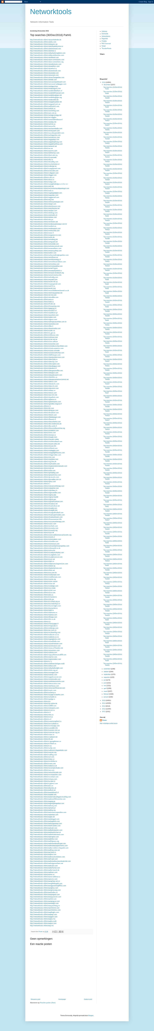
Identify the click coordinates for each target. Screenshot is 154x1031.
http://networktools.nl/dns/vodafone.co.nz (44, 637)
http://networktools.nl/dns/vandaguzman (44, 86)
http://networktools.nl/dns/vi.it (40, 406)
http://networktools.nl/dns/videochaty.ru (43, 359)
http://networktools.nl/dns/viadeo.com (43, 317)
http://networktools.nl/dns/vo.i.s (41, 661)
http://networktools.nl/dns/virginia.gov (43, 499)
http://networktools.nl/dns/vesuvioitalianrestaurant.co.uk (49, 290)
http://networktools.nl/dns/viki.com (42, 408)
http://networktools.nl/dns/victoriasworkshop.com (47, 353)
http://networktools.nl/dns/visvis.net (42, 559)
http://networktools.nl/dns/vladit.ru (42, 610)
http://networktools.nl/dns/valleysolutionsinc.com (47, 55)
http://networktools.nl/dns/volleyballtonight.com (46, 668)
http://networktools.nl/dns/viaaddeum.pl (43, 313)
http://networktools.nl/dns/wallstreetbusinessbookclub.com (50, 861)
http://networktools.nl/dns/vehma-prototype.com (46, 202)
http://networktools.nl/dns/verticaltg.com (44, 277)
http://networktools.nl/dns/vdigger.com (43, 175)
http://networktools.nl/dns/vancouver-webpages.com (48, 84)
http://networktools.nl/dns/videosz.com (43, 381)
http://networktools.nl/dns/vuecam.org (43, 752)
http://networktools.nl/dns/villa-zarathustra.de (45, 424)
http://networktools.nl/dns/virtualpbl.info (43, 510)
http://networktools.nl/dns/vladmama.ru (43, 612)
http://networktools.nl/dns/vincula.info (43, 446)
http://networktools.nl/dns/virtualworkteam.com (46, 517)
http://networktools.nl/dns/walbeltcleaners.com (46, 830)
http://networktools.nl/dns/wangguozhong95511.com (48, 885)
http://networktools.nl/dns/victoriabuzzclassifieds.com (48, 346)
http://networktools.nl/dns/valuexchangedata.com (47, 77)
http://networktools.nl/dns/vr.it (40, 712)
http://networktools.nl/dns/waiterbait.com (44, 815)
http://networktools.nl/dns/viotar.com (42, 470)
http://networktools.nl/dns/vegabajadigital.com (46, 193)
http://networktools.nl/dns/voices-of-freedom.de (46, 648)
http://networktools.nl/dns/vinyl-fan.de (43, 461)
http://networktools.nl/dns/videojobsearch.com (46, 375)
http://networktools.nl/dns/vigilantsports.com (45, 402)
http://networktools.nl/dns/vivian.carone (43, 581)
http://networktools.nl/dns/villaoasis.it (43, 419)
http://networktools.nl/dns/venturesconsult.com (46, 246)
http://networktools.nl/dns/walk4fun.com (44, 839)
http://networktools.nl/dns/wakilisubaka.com (45, 826)
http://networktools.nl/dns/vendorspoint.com (45, 228)
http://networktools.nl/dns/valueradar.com (44, 73)
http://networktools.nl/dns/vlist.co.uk (42, 619)
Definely (104, 31)
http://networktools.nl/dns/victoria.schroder (45, 350)
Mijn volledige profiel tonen (109, 723)
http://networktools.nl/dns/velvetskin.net (44, 222)
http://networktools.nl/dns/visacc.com (43, 524)
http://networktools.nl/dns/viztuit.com (43, 590)
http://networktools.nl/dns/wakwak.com (43, 828)
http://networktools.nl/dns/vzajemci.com (44, 783)
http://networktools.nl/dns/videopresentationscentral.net (49, 379)
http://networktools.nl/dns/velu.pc (41, 219)
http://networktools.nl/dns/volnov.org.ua (43, 670)
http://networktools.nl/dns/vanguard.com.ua (45, 104)
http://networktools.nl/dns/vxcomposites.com (45, 775)
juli (105, 680)
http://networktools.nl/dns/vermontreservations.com (48, 262)
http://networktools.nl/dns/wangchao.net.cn (45, 881)
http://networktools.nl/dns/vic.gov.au (42, 333)
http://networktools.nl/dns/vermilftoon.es (44, 257)
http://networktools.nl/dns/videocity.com (44, 362)
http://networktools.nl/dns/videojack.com (44, 373)
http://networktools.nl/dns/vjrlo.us (41, 595)
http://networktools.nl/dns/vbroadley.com (44, 162)
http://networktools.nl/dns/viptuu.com (43, 481)
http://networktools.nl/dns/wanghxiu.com (44, 888)
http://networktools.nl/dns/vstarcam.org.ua (44, 732)
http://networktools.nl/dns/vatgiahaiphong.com (46, 142)
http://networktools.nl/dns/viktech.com (43, 415)
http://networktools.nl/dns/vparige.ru (42, 699)
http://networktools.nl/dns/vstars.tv (42, 735)
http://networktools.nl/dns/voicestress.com (45, 650)
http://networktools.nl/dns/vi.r (40, 484)
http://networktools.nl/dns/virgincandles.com (45, 492)
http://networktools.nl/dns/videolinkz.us (43, 377)
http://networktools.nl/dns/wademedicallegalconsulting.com (50, 797)
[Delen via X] (58, 931)
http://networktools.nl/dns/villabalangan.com (45, 417)
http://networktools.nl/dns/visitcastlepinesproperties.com (49, 546)
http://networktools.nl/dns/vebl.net (42, 186)
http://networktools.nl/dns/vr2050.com (43, 706)
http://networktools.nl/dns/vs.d (40, 719)
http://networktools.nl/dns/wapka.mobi (43, 921)
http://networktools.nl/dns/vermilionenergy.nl (45, 259)
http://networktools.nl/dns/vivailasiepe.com (45, 575)
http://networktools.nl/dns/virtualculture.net (45, 506)
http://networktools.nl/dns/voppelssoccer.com (46, 677)
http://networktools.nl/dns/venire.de (42, 237)
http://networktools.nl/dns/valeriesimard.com (45, 48)
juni (105, 683)
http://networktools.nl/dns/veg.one (42, 199)
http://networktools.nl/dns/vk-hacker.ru (43, 597)
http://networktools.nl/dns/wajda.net (42, 817)
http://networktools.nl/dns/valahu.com (43, 42)
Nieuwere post (35, 999)
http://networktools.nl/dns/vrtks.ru (41, 715)
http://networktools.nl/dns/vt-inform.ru (43, 743)
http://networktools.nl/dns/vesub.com (43, 288)
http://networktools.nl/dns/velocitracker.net (45, 208)
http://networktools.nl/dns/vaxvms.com (43, 151)
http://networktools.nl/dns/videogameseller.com (46, 370)
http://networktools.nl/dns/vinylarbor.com (44, 459)
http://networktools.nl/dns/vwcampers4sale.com (46, 768)
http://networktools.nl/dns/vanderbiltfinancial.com (47, 93)
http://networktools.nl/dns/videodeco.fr (43, 368)
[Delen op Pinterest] (62, 931)
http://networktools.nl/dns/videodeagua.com (45, 366)
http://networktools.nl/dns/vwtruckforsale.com (46, 772)
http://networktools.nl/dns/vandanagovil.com (45, 88)
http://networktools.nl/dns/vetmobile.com (44, 297)
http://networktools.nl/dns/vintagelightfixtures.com (47, 453)
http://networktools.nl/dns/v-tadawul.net (43, 737)
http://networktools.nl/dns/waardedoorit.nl (44, 792)
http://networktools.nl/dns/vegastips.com (44, 195)
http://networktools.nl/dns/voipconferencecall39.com (48, 655)
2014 (104, 703)
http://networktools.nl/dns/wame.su (42, 874)
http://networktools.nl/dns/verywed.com (43, 279)
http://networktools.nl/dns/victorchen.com (44, 344)
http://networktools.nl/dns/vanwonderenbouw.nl (46, 119)
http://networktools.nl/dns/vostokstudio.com (45, 679)
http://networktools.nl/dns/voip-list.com (43, 657)
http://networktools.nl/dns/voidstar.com (43, 652)
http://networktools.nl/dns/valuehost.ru (43, 68)
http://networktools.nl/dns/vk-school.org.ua (45, 601)
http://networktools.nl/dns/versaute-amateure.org (47, 273)
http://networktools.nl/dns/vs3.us (41, 717)
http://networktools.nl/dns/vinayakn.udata (44, 439)
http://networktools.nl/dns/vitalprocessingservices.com (49, 564)
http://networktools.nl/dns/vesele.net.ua (44, 282)
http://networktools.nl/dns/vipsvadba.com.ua (45, 479)
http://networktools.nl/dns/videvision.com (44, 388)
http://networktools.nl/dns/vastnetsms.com (45, 137)
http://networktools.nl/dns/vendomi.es (43, 226)
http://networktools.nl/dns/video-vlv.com (44, 386)
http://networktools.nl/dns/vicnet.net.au (43, 339)
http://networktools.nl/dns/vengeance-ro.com (45, 235)
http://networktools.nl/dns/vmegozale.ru (44, 626)
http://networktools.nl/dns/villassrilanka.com (45, 421)
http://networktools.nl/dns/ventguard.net (44, 242)
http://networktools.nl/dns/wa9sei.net (43, 790)
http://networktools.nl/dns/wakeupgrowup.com (46, 823)
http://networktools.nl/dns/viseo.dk (42, 532)
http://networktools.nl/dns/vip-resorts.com (44, 477)
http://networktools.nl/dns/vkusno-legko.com (45, 606)
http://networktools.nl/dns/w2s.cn (41, 786)
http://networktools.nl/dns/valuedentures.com (45, 64)
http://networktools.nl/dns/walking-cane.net (45, 850)
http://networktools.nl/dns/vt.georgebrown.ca (45, 741)
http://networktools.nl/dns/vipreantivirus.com (45, 475)
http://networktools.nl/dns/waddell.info (43, 794)
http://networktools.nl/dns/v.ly (40, 621)
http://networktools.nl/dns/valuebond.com (44, 57)
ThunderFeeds (106, 48)
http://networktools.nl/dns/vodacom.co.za (44, 635)
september (107, 674)
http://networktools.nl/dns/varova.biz (42, 126)
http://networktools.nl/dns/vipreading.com (44, 473)
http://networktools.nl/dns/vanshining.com (44, 111)
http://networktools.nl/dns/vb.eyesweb (43, 157)
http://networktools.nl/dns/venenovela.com (45, 230)
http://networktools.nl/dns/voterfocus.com (44, 686)
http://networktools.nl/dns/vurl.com (42, 757)
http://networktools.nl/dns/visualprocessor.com (46, 557)
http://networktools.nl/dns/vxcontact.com (44, 777)
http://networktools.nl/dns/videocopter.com (45, 364)
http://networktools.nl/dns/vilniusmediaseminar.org (47, 428)
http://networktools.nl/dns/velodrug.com (44, 213)
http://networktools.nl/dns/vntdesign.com (44, 628)
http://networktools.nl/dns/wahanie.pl (42, 808)
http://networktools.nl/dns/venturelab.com (44, 244)
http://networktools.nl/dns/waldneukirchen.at (45, 832)
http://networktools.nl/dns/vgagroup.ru (43, 308)
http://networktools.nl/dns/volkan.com (43, 666)
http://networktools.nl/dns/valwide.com (43, 79)
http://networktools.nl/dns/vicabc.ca (42, 330)
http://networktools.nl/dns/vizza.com (42, 592)
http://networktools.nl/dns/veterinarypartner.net (46, 293)
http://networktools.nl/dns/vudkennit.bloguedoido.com (48, 750)
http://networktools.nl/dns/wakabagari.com (44, 819)
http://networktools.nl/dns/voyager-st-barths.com (47, 695)
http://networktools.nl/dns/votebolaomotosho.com (47, 681)
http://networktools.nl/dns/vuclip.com (43, 748)
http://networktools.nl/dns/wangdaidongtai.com (46, 883)
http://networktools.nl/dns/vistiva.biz (42, 550)
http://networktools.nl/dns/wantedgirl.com (44, 903)
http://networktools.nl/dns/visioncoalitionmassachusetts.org (50, 535)
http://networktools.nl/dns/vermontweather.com (46, 266)
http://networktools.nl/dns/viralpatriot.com (44, 488)
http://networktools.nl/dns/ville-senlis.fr (43, 426)
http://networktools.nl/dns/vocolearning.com (45, 632)
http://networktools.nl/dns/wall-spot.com (44, 859)
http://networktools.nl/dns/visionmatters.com (45, 539)
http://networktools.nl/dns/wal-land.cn (43, 852)
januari (106, 697)
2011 (104, 711)
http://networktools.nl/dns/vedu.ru (41, 191)
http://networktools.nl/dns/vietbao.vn (42, 390)
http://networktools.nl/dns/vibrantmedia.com (45, 328)
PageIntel (105, 39)
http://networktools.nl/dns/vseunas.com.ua (45, 730)
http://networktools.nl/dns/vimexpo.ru (43, 435)
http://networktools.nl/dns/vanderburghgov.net (46, 95)
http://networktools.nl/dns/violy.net (42, 468)
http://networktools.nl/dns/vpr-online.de (43, 703)
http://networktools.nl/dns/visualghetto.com (45, 555)
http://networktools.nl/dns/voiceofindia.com (45, 641)
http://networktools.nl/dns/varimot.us (42, 124)
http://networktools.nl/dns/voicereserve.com (45, 646)
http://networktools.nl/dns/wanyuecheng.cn (45, 906)
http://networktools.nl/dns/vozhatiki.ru (43, 697)
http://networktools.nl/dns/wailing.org (42, 810)
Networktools (51, 12)
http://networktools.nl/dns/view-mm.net (43, 395)
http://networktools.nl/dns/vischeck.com (44, 526)
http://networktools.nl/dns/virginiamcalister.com (46, 501)
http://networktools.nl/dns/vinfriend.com (44, 448)
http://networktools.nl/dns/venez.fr (42, 233)
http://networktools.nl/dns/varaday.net (43, 122)
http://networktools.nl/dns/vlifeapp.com (43, 617)
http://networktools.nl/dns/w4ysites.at (43, 788)
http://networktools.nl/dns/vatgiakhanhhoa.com (46, 144)
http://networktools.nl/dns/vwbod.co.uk (43, 766)
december (107, 85)
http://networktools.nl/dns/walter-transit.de (44, 870)
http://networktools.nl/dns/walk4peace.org (44, 841)
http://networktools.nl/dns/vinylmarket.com (45, 464)
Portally (104, 41)
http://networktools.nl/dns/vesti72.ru (42, 286)
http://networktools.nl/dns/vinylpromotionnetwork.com (48, 466)
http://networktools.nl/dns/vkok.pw (42, 599)
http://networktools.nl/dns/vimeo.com (43, 433)
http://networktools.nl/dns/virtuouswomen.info (46, 519)
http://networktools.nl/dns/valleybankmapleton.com (47, 53)
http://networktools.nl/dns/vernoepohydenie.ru (46, 270)
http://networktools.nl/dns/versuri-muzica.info (45, 275)
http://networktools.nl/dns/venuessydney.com (46, 251)
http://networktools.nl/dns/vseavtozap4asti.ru (45, 721)
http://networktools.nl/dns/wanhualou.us (44, 892)
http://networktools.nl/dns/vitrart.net (42, 570)
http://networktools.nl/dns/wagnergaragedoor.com (47, 803)
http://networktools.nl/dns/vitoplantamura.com (46, 568)
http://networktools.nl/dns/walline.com (43, 854)
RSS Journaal (106, 43)
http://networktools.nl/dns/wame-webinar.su (45, 877)
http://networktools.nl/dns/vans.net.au (43, 113)
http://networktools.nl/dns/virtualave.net (44, 504)
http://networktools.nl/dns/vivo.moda (42, 588)
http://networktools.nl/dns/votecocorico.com (45, 683)
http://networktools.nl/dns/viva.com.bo (43, 572)
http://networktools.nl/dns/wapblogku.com (44, 912)
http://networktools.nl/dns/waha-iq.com (43, 806)
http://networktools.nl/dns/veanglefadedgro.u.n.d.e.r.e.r (49, 184)
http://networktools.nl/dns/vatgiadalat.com (44, 139)
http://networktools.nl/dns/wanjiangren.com (45, 894)
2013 (104, 706)
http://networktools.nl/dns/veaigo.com (43, 182)
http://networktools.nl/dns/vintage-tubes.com (45, 455)
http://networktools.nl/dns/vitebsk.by (42, 566)
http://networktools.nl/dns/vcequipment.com (45, 168)
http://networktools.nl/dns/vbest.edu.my (44, 155)
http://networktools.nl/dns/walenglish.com (44, 837)
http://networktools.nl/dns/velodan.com (43, 211)
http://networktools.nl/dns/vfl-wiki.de (42, 304)
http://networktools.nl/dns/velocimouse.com (45, 206)
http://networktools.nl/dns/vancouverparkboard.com (48, 82)
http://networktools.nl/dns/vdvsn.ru (42, 179)
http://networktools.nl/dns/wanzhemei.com (44, 908)
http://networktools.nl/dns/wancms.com (43, 879)
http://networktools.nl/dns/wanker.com (43, 899)
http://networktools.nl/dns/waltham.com (43, 872)
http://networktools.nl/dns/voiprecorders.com (45, 659)
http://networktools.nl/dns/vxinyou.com (43, 779)
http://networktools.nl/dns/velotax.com (43, 217)
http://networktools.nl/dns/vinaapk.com (43, 437)
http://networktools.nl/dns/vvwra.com (43, 763)
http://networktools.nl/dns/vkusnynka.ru (44, 608)
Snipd (104, 46)
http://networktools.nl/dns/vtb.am (41, 739)
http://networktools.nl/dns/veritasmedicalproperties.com (49, 255)
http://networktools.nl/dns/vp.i (40, 701)
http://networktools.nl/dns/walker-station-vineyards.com (49, 848)
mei (105, 685)
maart (106, 691)
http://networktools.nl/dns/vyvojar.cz (42, 781)
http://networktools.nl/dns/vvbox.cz (42, 759)
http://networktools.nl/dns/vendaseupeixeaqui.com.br (48, 224)
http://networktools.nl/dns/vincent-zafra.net (45, 444)
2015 (104, 700)
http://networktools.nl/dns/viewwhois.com (44, 397)
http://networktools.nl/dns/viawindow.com (44, 324)
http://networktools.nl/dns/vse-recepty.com (45, 726)
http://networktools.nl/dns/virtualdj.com (43, 508)
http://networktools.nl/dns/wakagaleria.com (45, 821)
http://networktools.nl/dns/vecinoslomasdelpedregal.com (49, 188)
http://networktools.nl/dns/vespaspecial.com (45, 284)
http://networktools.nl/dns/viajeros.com (43, 319)
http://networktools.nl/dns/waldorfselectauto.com (47, 834)
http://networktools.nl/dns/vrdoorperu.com (44, 708)
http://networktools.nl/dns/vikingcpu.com (44, 410)
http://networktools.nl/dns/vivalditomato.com (45, 577)
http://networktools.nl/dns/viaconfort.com (44, 315)
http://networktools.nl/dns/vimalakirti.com (44, 430)
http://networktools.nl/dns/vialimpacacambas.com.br (48, 322)
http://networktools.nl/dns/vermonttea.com (44, 264)
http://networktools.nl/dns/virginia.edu (43, 495)
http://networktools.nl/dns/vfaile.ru (42, 302)
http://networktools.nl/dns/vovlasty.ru (43, 692)
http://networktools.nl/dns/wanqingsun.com (45, 901)
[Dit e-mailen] (53, 931)
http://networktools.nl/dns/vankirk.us (42, 108)
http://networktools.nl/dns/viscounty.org (43, 530)
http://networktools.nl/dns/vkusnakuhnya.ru (45, 604)
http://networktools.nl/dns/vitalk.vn (42, 561)
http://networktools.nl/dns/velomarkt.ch (43, 215)
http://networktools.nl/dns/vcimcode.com (44, 171)
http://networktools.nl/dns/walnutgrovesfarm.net (46, 863)
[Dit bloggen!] (55, 931)
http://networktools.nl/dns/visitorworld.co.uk (45, 548)
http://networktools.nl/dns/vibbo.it (41, 326)
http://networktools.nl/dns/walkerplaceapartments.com (49, 845)
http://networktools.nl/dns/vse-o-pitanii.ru (44, 723)
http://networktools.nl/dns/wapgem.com (43, 917)
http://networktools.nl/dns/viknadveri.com (44, 413)
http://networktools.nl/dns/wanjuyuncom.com (45, 897)
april (105, 688)
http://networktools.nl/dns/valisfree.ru (43, 51)
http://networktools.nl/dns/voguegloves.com (45, 639)
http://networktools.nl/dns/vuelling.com (43, 755)
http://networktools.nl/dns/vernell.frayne (44, 268)
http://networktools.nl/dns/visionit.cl (42, 537)
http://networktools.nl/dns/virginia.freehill (44, 497)
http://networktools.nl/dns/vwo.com (42, 770)
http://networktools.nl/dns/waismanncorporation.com (48, 812)
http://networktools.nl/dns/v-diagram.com (44, 173)
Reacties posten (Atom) (47, 1003)
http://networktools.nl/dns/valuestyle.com (44, 75)
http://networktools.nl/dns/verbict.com (43, 253)
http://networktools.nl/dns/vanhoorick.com (44, 106)
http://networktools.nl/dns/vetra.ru (41, 299)
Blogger (90, 1015)
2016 (104, 82)
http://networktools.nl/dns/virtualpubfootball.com (46, 513)
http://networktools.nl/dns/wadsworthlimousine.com (48, 799)
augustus (107, 677)
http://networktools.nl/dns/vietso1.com (43, 393)
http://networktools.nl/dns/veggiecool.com (44, 197)
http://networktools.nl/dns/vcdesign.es (43, 166)
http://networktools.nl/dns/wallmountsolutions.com (47, 857)
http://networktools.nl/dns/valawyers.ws (44, 44)
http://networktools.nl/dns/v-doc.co (42, 177)
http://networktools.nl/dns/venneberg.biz (44, 239)
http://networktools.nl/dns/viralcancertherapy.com (47, 486)
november (107, 669)
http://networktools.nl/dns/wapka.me (42, 919)
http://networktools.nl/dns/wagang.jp (42, 801)
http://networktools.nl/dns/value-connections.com (47, 60)
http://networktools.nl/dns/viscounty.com (44, 528)
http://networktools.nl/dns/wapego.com (43, 914)
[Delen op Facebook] (60, 931)
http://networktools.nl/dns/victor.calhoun (44, 341)
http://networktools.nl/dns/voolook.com (43, 675)
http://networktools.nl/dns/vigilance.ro (43, 399)
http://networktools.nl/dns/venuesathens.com (45, 248)
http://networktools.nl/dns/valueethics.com (45, 66)
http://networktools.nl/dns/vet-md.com (43, 295)
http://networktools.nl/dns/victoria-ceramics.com (47, 348)
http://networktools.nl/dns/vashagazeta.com (45, 135)
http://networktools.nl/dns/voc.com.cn (43, 630)
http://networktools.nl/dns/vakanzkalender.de (45, 40)
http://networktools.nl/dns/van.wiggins (43, 117)
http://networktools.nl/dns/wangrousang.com (45, 890)
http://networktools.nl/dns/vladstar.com (43, 615)
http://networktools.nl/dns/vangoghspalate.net (46, 102)
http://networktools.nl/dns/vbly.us (41, 159)
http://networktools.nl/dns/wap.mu (42, 925)
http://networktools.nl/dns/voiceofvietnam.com (46, 643)
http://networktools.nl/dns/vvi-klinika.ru (43, 761)
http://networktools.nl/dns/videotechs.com (44, 384)
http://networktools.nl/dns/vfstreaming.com (45, 306)
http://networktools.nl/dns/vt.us (41, 746)
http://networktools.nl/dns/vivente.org (43, 579)
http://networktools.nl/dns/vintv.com (42, 457)
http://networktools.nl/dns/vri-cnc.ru (42, 710)
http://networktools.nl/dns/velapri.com (43, 204)
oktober (106, 671)
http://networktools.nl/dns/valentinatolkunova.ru (46, 46)
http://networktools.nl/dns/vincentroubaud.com (46, 441)
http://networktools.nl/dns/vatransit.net (43, 146)
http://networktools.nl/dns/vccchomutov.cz (45, 164)
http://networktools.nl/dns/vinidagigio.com (44, 450)
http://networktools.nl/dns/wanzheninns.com (45, 910)
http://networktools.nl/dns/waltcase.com (44, 866)
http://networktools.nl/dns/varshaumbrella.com (46, 128)
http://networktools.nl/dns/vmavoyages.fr (44, 624)
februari (106, 694)
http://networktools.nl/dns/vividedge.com (44, 586)
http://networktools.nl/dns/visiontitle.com (44, 541)
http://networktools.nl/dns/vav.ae (41, 148)
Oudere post (88, 999)
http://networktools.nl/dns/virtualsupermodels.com (47, 515)
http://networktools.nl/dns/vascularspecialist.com (47, 133)
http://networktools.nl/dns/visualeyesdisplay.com (47, 552)
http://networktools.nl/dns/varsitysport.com (45, 131)
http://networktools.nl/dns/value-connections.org (46, 62)
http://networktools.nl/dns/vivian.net (42, 584)
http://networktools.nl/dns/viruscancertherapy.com (47, 521)
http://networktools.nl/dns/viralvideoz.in (43, 490)
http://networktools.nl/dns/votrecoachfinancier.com (47, 688)
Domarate (105, 34)
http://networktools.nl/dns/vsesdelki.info (44, 728)
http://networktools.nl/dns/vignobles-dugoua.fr (46, 404)
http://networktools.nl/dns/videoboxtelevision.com (47, 357)
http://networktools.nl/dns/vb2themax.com (44, 153)
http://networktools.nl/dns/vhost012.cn (43, 310)
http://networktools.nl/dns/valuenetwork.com (45, 71)
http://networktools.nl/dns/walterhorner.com (45, 868)
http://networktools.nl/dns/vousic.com (43, 690)
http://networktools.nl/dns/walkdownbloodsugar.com (48, 843)
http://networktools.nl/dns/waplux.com (43, 923)
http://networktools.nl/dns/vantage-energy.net (45, 115)
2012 (104, 709)
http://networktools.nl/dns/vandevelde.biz (44, 100)
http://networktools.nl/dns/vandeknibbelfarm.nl (46, 91)
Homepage (62, 999)
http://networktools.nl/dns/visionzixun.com (44, 544)
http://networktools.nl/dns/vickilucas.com (44, 335)
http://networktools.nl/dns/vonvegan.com (44, 672)
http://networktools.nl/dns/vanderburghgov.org (46, 97)
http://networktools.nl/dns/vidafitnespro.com (45, 355)
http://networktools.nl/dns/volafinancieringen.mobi (47, 664)
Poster (104, 720)
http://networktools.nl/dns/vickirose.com (44, 337)
